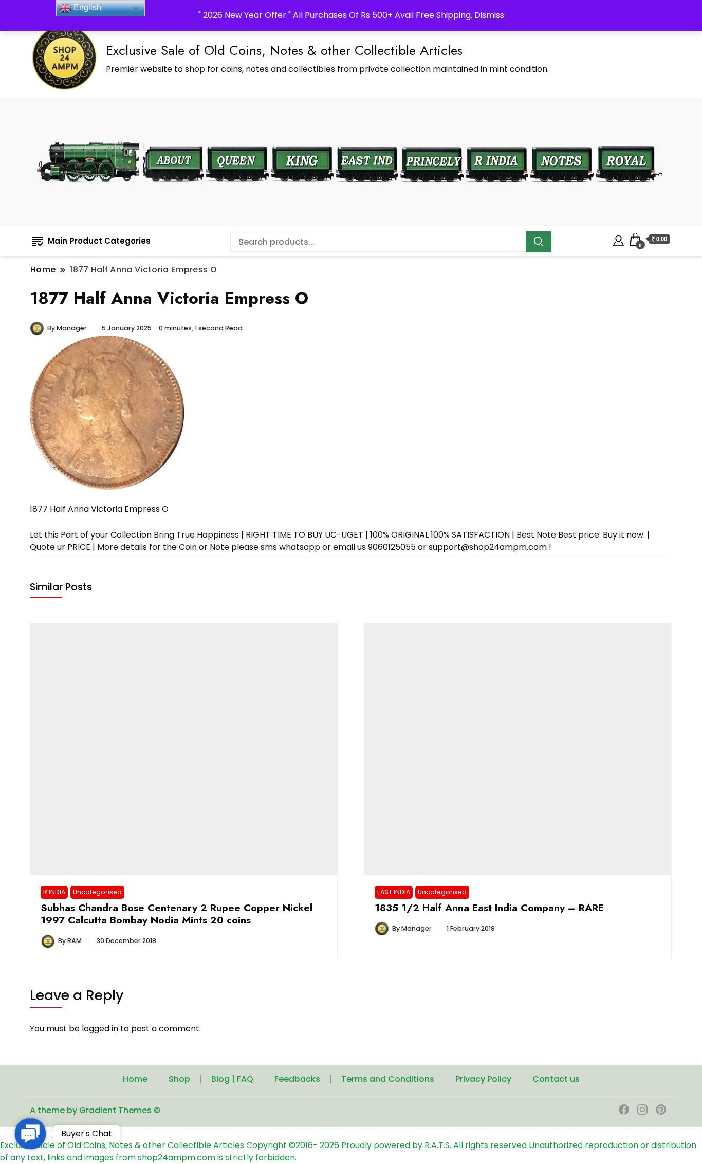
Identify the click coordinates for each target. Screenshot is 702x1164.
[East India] (367, 140)
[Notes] (562, 139)
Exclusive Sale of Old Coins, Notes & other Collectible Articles (284, 50)
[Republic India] (497, 140)
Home (135, 1079)
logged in (100, 1028)
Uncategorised (97, 892)
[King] (302, 140)
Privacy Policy (483, 1079)
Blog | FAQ (232, 1079)
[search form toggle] (663, 161)
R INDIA (54, 892)
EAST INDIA (393, 892)
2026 (330, 1145)
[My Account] (618, 239)
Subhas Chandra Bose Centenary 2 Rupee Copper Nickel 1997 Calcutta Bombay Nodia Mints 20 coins (176, 913)
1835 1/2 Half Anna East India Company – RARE (489, 907)
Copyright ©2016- (283, 1145)
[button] (30, 1133)
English (86, 7)
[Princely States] (432, 140)
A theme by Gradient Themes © (95, 1110)
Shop (179, 1079)
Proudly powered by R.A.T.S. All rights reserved (434, 1145)
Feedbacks (297, 1079)
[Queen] (237, 140)
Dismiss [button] (489, 15)
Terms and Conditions (387, 1079)
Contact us (556, 1079)
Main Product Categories (99, 240)
